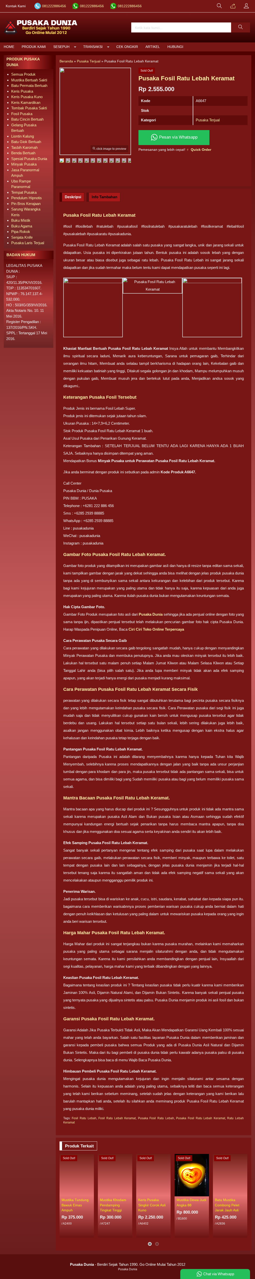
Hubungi (175, 47)
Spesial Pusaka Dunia (29, 159)
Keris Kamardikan (25, 102)
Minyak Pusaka (24, 164)
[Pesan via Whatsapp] (232, 6)
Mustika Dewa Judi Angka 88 (191, 1202)
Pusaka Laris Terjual (27, 243)
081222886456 (54, 6)
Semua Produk (23, 74)
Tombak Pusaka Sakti (29, 108)
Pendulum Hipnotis (26, 198)
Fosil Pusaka (21, 114)
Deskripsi (73, 197)
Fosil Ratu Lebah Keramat (117, 1118)
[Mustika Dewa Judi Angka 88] (192, 1175)
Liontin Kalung (22, 136)
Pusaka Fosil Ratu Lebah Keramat (200, 1118)
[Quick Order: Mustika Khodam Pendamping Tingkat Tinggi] (129, 1192)
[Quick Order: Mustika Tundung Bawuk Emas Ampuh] (90, 1192)
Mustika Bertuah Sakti (29, 80)
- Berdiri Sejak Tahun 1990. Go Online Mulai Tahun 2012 (127, 1264)
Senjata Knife (22, 237)
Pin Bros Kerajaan (26, 203)
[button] (240, 27)
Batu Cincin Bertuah (27, 119)
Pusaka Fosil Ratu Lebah (156, 1118)
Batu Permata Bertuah (29, 85)
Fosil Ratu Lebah (84, 1118)
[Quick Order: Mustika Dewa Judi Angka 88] (205, 1192)
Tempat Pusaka (24, 192)
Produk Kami (34, 47)
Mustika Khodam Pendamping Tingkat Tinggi (113, 1205)
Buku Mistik (20, 220)
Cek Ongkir (127, 47)
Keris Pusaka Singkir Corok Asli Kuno (152, 1205)
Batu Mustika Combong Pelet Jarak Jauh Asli (227, 1205)
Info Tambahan (104, 197)
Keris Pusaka (22, 91)
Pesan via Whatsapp (177, 137)
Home (9, 47)
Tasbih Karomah (24, 147)
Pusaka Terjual (208, 120)
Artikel (152, 47)
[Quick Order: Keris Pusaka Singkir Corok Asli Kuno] (167, 1192)
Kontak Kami (16, 6)
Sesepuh (61, 47)
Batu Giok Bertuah (26, 142)
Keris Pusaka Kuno (27, 97)
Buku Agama (21, 226)
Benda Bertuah (23, 153)
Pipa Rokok (20, 231)
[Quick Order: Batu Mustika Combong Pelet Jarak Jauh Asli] (244, 1192)
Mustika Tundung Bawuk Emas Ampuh (75, 1205)
